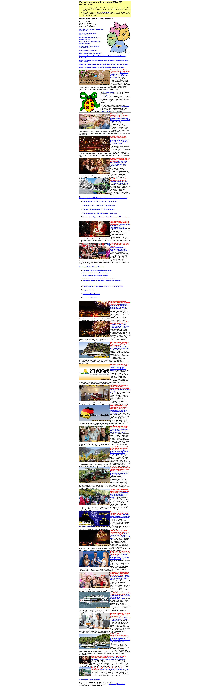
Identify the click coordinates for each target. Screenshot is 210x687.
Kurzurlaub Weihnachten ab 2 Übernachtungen (97, 270)
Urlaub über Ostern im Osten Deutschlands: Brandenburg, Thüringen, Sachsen (103, 64)
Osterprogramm (105, 95)
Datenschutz (121, 684)
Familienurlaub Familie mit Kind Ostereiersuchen (89, 46)
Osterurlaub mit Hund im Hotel (88, 50)
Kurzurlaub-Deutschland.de (91, 294)
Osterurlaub (106, 12)
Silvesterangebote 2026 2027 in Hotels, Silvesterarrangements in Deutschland (103, 198)
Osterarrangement (108, 92)
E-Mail (81, 679)
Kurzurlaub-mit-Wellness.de (91, 298)
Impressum (112, 684)
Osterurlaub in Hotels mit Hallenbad (90, 53)
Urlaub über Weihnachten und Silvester (91, 267)
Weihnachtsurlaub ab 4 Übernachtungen (95, 275)
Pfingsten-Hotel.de (88, 290)
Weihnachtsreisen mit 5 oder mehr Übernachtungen (99, 278)
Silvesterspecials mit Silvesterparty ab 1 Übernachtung (100, 201)
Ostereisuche (125, 106)
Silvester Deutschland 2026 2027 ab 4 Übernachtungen (100, 213)
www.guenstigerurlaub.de (92, 679)
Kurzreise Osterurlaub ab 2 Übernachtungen (87, 34)
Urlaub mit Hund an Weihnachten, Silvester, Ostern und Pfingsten (103, 286)
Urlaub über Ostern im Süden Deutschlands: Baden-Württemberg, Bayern (102, 67)
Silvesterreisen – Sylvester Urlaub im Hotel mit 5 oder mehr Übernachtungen (106, 217)
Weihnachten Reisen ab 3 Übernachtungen (96, 273)
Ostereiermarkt (105, 111)
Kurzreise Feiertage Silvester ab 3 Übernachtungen (98, 209)
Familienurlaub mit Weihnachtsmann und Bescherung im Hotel (102, 280)
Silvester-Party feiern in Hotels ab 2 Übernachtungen (99, 205)
